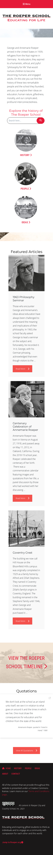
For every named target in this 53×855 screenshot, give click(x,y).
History (25, 155)
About (5, 774)
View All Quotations (24, 750)
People (25, 188)
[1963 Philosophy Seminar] (26, 273)
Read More (20, 368)
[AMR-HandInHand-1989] (50, 698)
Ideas (25, 222)
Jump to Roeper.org (40, 11)
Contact (15, 774)
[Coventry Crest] (26, 528)
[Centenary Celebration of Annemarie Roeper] (26, 399)
